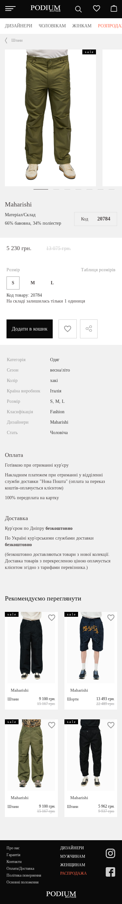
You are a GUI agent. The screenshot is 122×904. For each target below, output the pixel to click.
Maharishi (18, 204)
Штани (16, 40)
